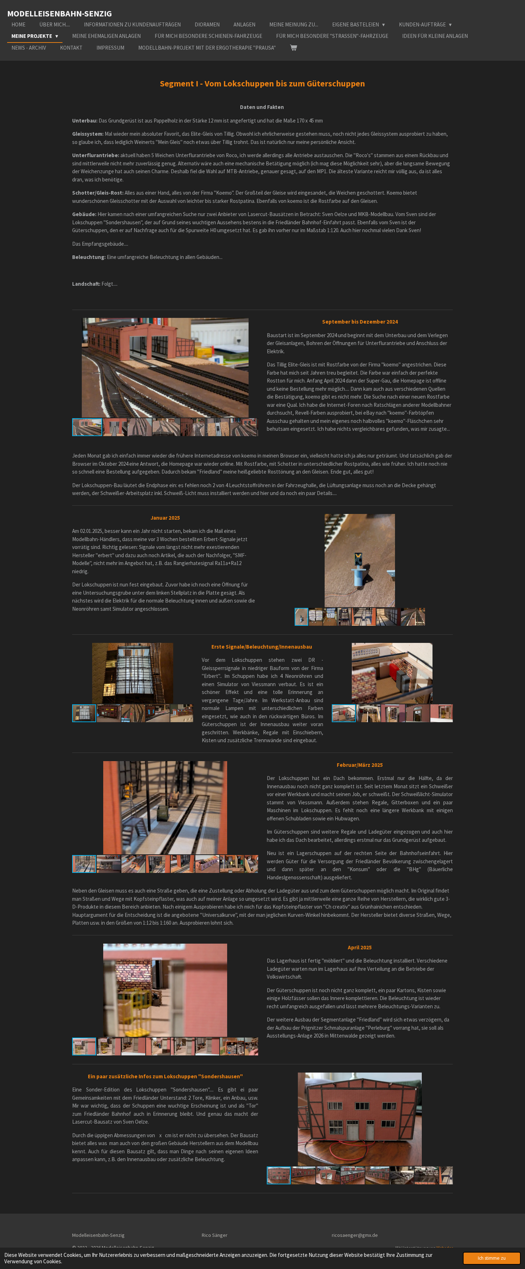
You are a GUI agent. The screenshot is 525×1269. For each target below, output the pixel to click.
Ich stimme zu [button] (492, 1258)
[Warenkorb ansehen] (293, 48)
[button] (252, 324)
